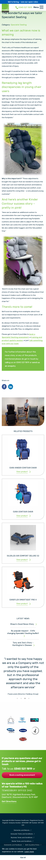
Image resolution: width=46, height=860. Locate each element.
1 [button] (17, 698)
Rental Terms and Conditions (22, 841)
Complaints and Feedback (13, 845)
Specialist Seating (19, 25)
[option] (23, 676)
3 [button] (25, 698)
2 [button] (21, 698)
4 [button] (28, 698)
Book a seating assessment (22, 775)
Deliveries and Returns (22, 830)
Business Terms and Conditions (21, 837)
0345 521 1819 (23, 768)
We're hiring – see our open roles (23, 2)
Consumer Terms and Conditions (22, 834)
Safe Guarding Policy (32, 845)
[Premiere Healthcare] (5, 8)
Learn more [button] (29, 852)
